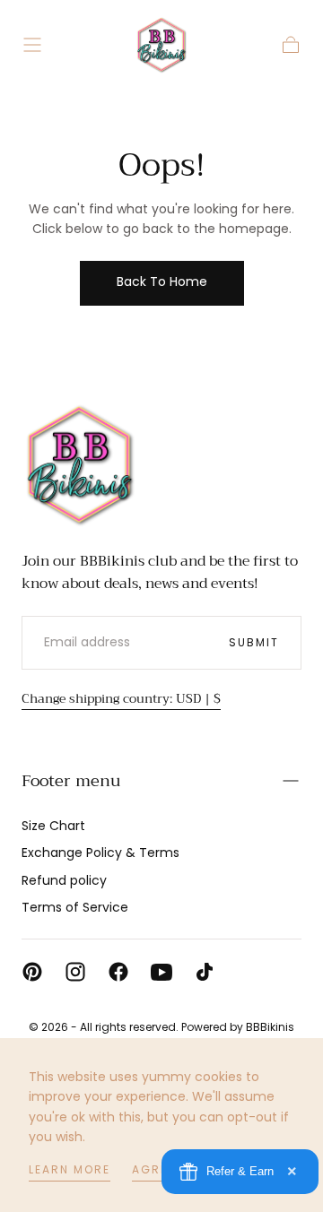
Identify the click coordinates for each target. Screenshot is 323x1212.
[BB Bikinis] (80, 464)
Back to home (162, 281)
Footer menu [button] (71, 780)
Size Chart (53, 826)
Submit (254, 642)
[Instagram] (75, 971)
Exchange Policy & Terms (100, 852)
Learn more (69, 1169)
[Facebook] (118, 971)
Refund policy (64, 880)
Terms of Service (75, 907)
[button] (32, 45)
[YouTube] (161, 971)
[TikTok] (204, 971)
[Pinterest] (32, 971)
